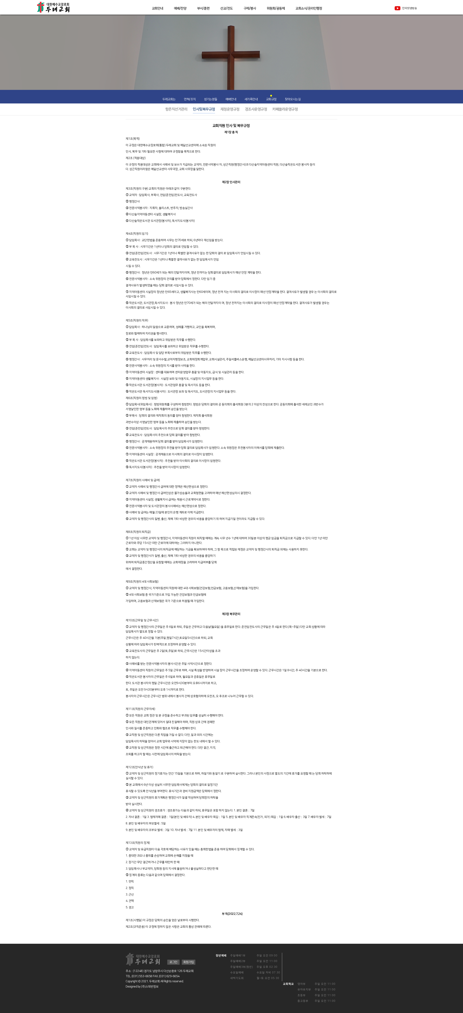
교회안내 (157, 8)
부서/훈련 (203, 8)
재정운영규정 (229, 109)
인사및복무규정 (204, 109)
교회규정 (271, 99)
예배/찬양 (180, 8)
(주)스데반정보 (149, 986)
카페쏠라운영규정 (285, 109)
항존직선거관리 (176, 109)
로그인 (173, 962)
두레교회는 (169, 99)
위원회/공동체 (276, 8)
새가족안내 (251, 99)
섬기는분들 (210, 99)
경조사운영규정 (256, 109)
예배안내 (231, 99)
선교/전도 (226, 8)
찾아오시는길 (293, 99)
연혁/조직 (190, 99)
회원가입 (188, 962)
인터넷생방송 (409, 8)
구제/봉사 (250, 8)
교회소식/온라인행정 (309, 8)
